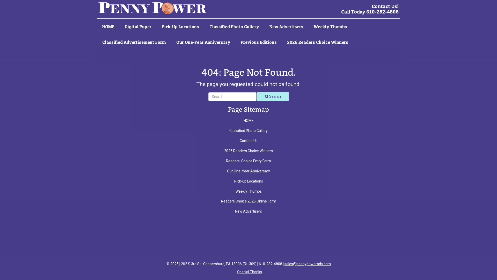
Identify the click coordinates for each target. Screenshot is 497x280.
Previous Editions (259, 42)
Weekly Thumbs (330, 26)
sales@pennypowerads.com (307, 264)
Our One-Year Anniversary (203, 42)
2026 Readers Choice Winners (317, 42)
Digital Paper (138, 26)
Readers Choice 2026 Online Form (248, 201)
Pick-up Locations (180, 26)
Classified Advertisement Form (134, 42)
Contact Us (249, 141)
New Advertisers (286, 26)
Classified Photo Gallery (234, 26)
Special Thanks (249, 272)
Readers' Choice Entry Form (248, 161)
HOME (108, 26)
